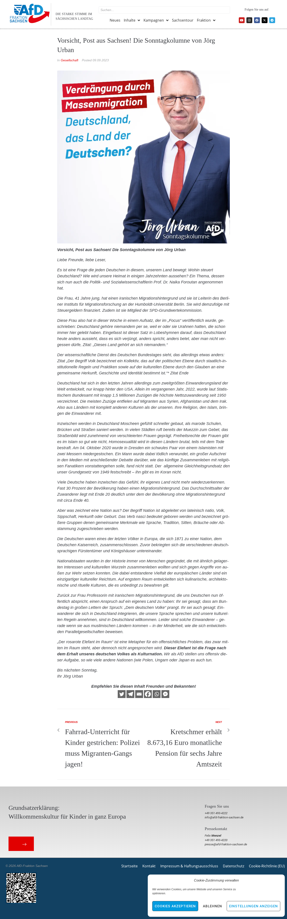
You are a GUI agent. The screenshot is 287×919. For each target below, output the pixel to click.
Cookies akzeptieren (175, 906)
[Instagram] (249, 20)
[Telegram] (272, 20)
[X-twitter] (264, 20)
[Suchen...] (164, 9)
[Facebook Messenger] (165, 694)
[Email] (139, 694)
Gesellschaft (69, 60)
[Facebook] (257, 20)
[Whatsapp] (157, 694)
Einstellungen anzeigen (253, 906)
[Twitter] (122, 694)
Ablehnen (212, 906)
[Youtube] (242, 20)
